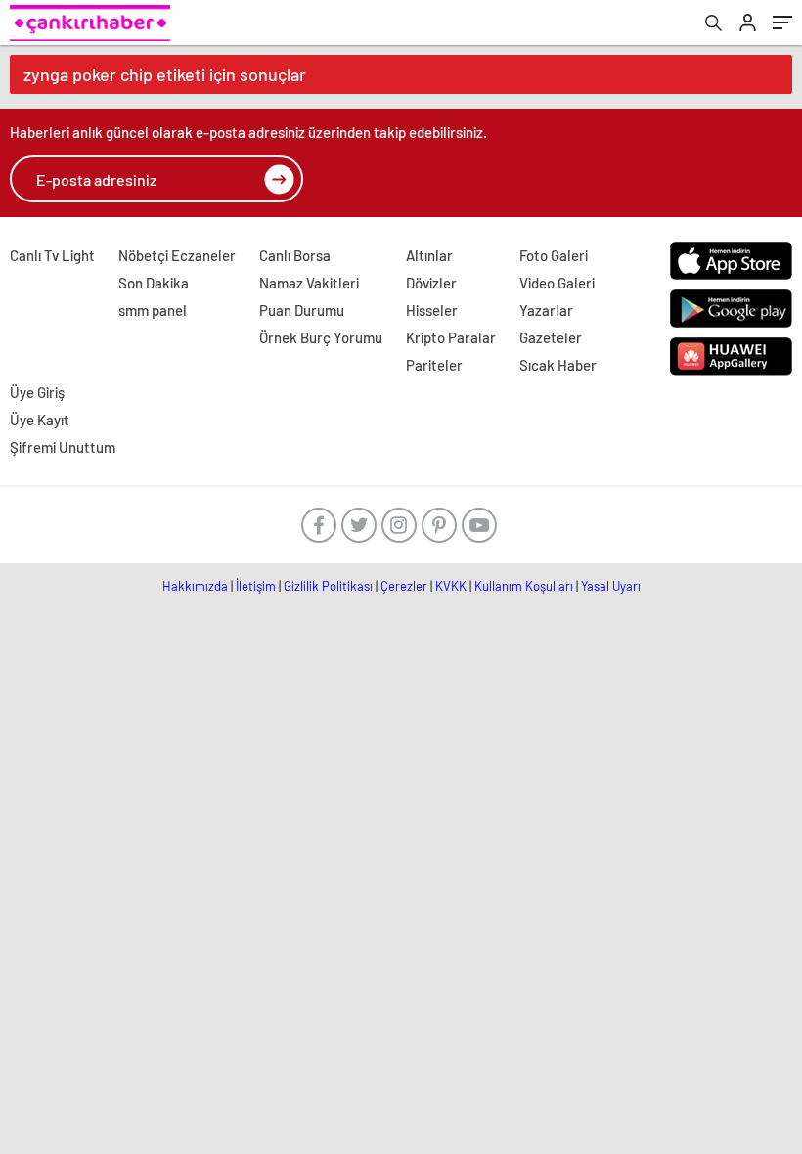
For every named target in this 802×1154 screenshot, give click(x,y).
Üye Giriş (37, 392)
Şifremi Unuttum (62, 447)
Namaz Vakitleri (309, 282)
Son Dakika (153, 282)
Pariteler (434, 365)
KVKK (451, 586)
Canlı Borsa (295, 255)
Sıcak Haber (558, 365)
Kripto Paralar (451, 337)
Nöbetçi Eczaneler (177, 255)
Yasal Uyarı (611, 586)
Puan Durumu (301, 310)
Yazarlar (546, 310)
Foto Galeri (553, 255)
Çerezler (403, 586)
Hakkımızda (195, 586)
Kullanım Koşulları (523, 586)
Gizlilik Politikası (328, 586)
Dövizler (431, 282)
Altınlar (429, 255)
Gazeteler (550, 337)
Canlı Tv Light (52, 255)
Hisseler (432, 310)
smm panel (152, 310)
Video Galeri (557, 282)
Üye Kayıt (39, 419)
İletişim (256, 586)
